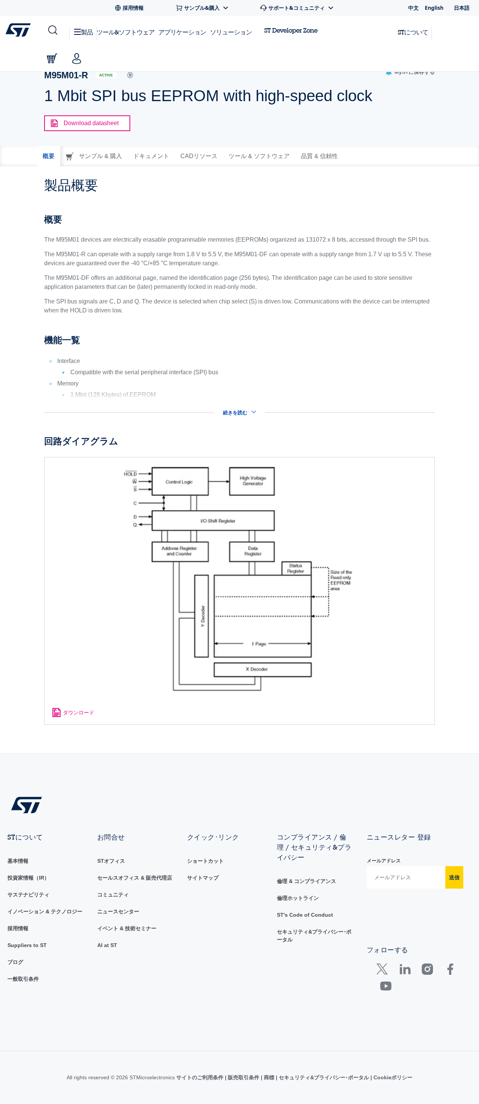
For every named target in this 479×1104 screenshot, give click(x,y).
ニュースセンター (118, 911)
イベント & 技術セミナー (126, 928)
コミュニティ (113, 895)
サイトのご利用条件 (200, 1077)
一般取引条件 (23, 979)
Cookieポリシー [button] (392, 1077)
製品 (87, 32)
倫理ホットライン (298, 898)
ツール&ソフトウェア (126, 32)
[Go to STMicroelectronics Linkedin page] (404, 970)
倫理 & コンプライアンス (306, 881)
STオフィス (111, 861)
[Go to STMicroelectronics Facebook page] (450, 970)
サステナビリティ (28, 895)
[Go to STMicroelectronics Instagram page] (427, 970)
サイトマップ (203, 878)
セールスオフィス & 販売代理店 (134, 878)
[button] (52, 30)
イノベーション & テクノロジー (44, 911)
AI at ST (107, 945)
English (434, 7)
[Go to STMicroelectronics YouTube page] (385, 987)
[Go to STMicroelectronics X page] (383, 970)
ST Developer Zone (290, 30)
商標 (269, 1077)
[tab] (48, 156)
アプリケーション (182, 32)
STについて (413, 32)
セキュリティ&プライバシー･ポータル (323, 1077)
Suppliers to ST (27, 945)
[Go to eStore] (52, 58)
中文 (413, 7)
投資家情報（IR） (28, 878)
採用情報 (17, 928)
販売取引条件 (243, 1077)
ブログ (15, 962)
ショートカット (205, 861)
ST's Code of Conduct (305, 915)
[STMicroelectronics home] (20, 30)
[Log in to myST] (76, 58)
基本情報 (17, 861)
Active (106, 75)
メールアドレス (384, 860)
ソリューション (231, 32)
